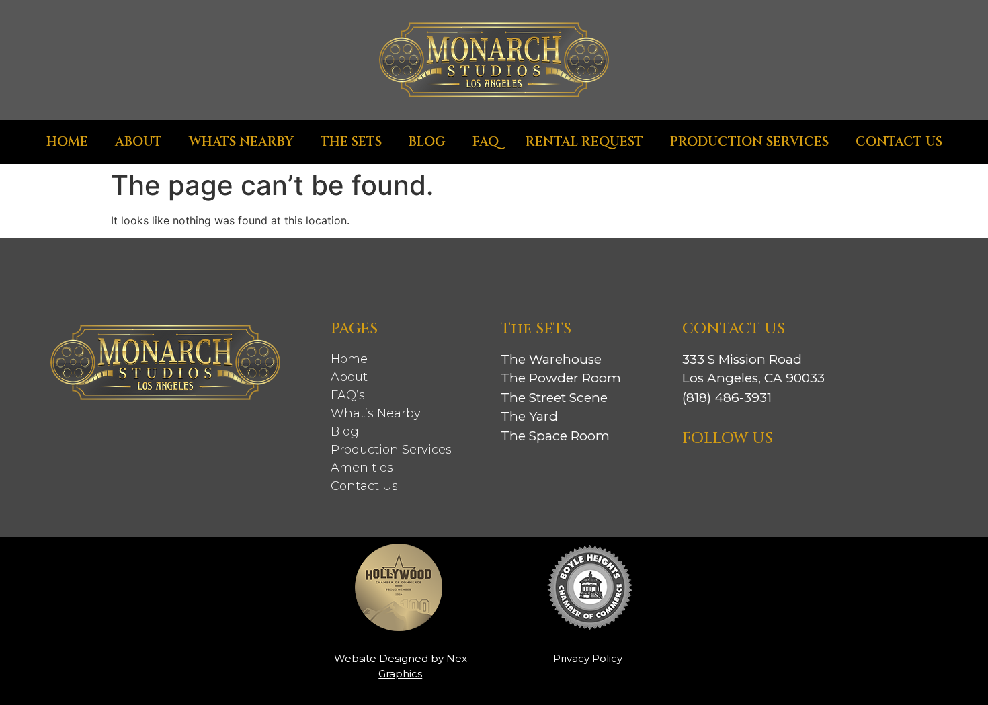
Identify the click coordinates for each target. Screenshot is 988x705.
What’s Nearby (376, 413)
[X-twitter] (800, 476)
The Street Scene (554, 397)
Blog (427, 142)
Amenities (362, 467)
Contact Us (899, 142)
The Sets (351, 142)
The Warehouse (551, 359)
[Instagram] (699, 476)
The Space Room (555, 436)
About (138, 142)
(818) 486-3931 (727, 397)
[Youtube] (834, 476)
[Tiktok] (766, 476)
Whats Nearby (241, 142)
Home (67, 142)
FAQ (485, 142)
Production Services (749, 142)
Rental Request (584, 142)
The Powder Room (561, 378)
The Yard (529, 416)
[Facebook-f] (732, 476)
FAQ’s (348, 395)
